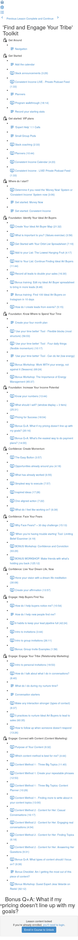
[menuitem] (2, 8)
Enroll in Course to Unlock (39, 929)
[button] (2, 3)
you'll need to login (53, 925)
